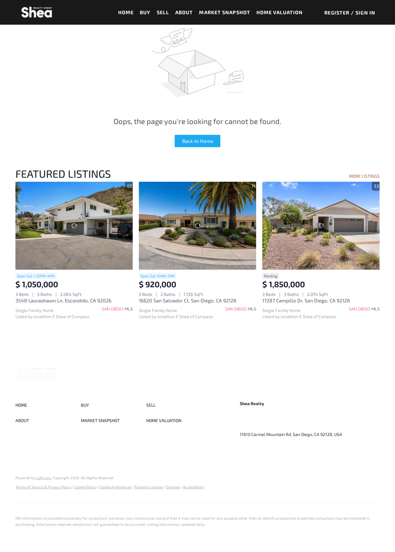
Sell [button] (163, 12)
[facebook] (244, 448)
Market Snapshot (224, 12)
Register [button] (336, 12)
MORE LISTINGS (364, 176)
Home (126, 12)
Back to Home (197, 141)
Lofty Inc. (44, 477)
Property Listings (148, 487)
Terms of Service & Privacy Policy (43, 487)
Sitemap (173, 487)
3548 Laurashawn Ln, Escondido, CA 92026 (63, 300)
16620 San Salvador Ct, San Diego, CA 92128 (187, 300)
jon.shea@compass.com (307, 425)
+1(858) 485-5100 (257, 425)
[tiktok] (281, 448)
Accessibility (193, 487)
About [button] (184, 12)
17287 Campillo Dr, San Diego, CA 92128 (306, 300)
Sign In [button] (365, 12)
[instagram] (256, 448)
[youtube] (269, 448)
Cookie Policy (85, 487)
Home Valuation (279, 12)
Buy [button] (145, 12)
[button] (37, 12)
